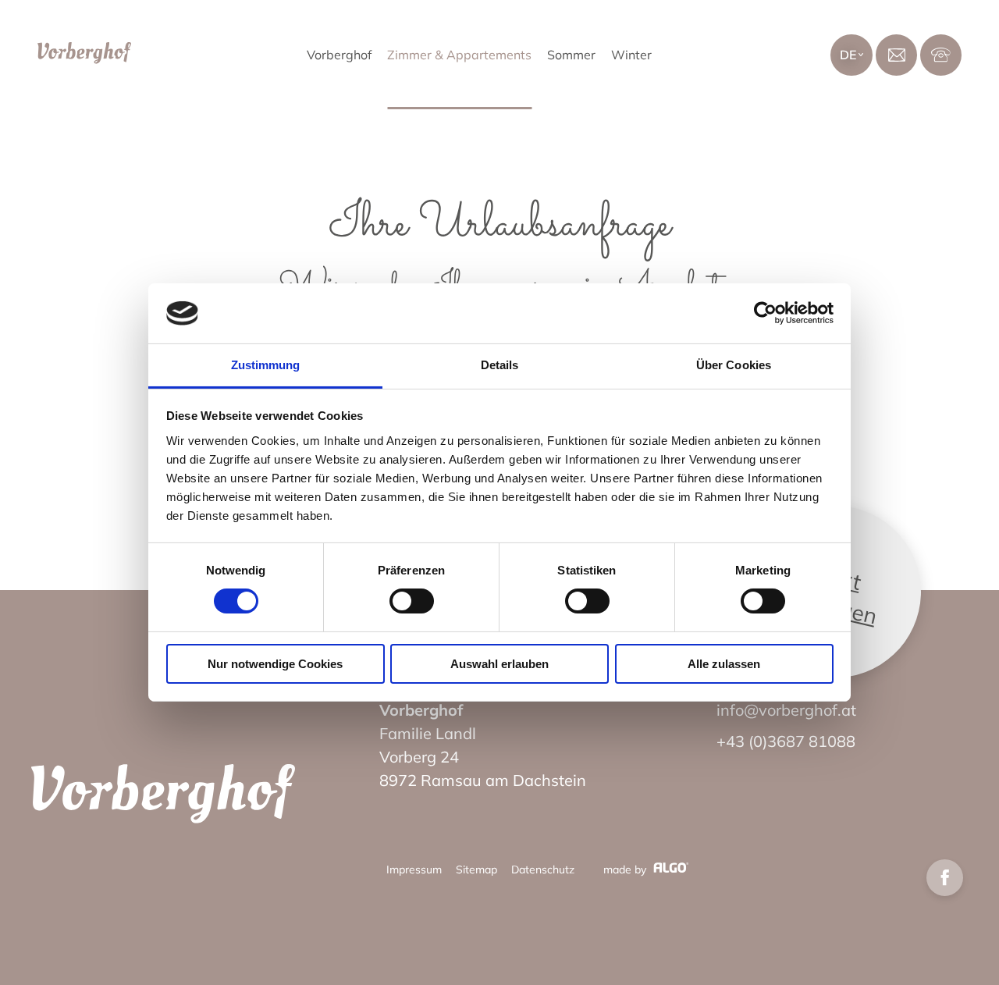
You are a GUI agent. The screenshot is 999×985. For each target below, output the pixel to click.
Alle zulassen (724, 663)
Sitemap (476, 869)
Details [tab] (500, 365)
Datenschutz (542, 869)
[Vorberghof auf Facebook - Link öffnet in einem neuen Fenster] (944, 877)
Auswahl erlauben (499, 663)
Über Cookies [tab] (733, 365)
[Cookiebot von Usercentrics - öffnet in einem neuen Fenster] (765, 313)
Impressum (414, 869)
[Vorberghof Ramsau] (163, 797)
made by (626, 869)
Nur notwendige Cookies (275, 663)
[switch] (411, 601)
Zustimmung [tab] (265, 365)
